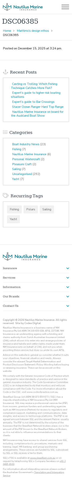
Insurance (10, 268)
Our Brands (11, 296)
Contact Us (11, 306)
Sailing (16, 169)
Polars (30, 209)
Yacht (15, 179)
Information (11, 287)
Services (9, 277)
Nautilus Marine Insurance (29, 154)
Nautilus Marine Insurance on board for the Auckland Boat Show (37, 114)
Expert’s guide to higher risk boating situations (35, 95)
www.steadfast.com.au (42, 457)
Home (7, 31)
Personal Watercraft (26, 159)
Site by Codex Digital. (28, 323)
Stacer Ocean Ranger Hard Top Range (38, 107)
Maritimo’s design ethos (33, 31)
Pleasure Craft (22, 164)
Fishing (16, 149)
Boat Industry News (25, 144)
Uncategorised (22, 174)
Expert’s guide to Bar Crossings (33, 102)
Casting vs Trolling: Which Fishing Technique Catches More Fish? (34, 86)
